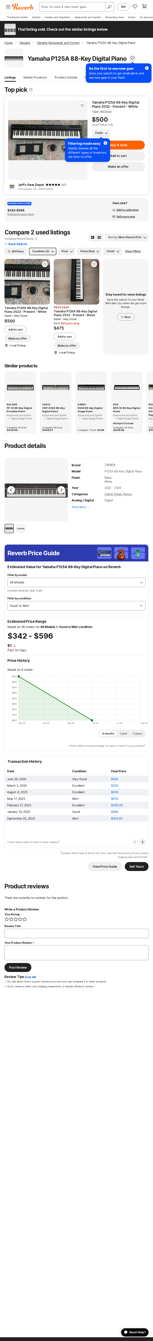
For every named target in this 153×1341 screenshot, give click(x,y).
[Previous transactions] (135, 842)
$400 (114, 779)
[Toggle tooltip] (31, 89)
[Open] (141, 582)
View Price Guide (105, 866)
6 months (108, 733)
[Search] (109, 6)
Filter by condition (19, 598)
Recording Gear (115, 17)
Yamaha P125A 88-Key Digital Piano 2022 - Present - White (115, 104)
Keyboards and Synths (88, 17)
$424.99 (116, 818)
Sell (123, 6)
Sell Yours (136, 866)
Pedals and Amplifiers (57, 17)
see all (30, 977)
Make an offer (118, 166)
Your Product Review (18, 942)
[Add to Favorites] (132, 58)
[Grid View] (93, 237)
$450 (114, 792)
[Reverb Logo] (22, 7)
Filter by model (17, 575)
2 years (137, 733)
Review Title (12, 926)
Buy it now (118, 145)
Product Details (66, 77)
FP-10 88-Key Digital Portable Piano (19, 409)
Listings (10, 77)
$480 (114, 812)
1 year (123, 733)
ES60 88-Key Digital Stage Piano (90, 409)
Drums (132, 17)
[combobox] (73, 582)
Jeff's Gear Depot (31, 185)
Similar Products (35, 77)
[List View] (99, 237)
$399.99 (117, 805)
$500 (114, 785)
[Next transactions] (143, 842)
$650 (114, 799)
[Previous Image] (11, 490)
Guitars (36, 17)
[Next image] (45, 282)
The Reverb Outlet (17, 17)
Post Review (18, 967)
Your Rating (12, 914)
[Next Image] (61, 490)
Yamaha (109, 464)
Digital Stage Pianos (118, 494)
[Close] (147, 68)
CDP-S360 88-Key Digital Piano (53, 409)
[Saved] (135, 6)
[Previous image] (13, 140)
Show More (79, 507)
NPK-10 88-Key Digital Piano (126, 409)
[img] (53, 184)
